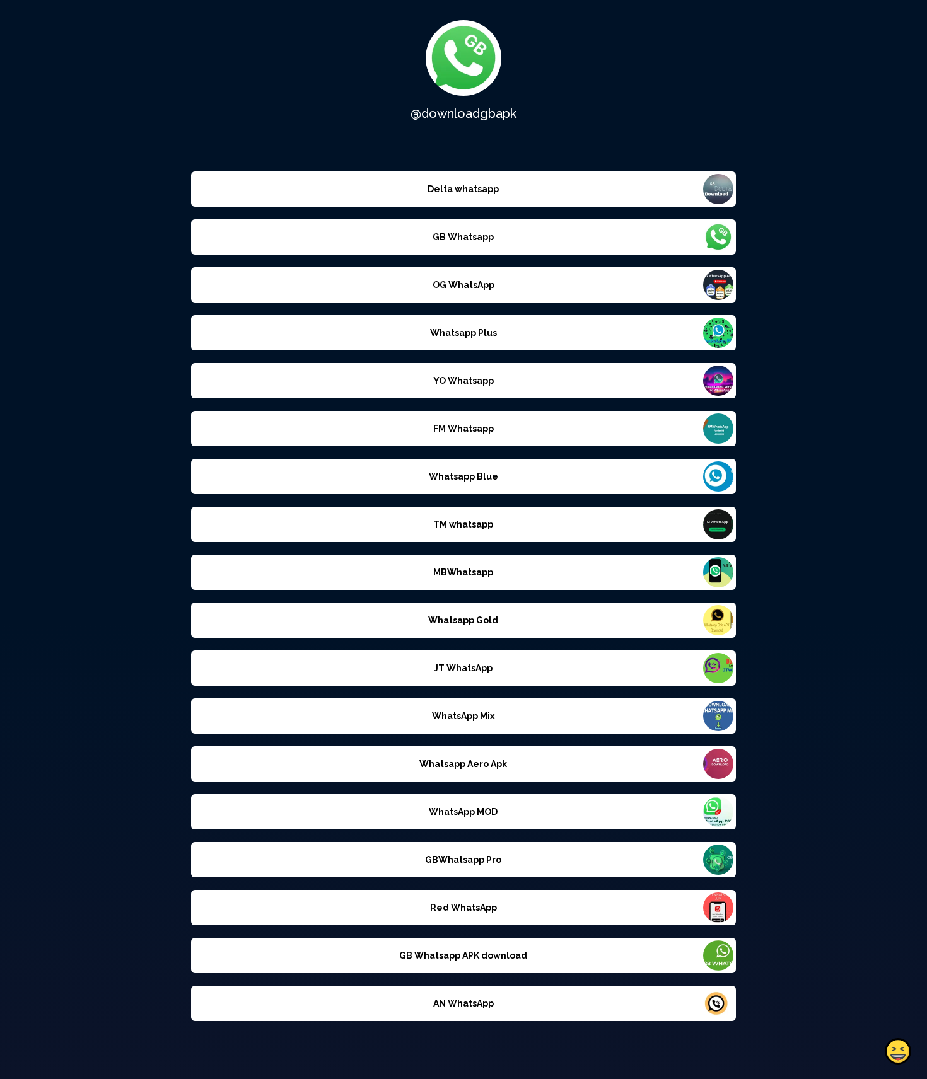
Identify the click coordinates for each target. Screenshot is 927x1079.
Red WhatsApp (463, 908)
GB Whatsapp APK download (463, 955)
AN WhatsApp (463, 1003)
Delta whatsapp (463, 189)
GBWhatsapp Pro (463, 860)
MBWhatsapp (463, 572)
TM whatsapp (463, 524)
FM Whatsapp (463, 429)
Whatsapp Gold (463, 620)
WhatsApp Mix (463, 716)
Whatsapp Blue (463, 476)
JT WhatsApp (463, 668)
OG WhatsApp (463, 285)
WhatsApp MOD (463, 812)
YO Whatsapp (463, 381)
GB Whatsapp (463, 237)
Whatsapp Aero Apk (463, 764)
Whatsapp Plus (463, 333)
